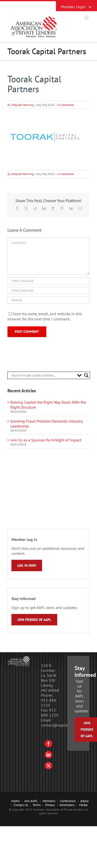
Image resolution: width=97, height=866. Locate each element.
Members (49, 801)
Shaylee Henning (22, 105)
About (84, 801)
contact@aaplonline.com (62, 725)
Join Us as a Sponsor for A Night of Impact (45, 439)
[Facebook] (48, 743)
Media (83, 805)
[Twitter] (48, 765)
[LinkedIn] (48, 754)
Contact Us (21, 805)
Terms (37, 805)
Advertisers (66, 805)
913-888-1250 (49, 703)
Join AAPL (31, 801)
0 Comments (66, 105)
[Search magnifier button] (86, 375)
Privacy (50, 805)
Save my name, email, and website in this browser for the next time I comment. (44, 316)
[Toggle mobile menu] (87, 17)
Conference (68, 801)
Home (15, 801)
